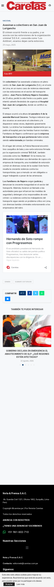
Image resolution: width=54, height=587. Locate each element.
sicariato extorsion (23, 282)
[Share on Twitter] (35, 293)
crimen (7, 282)
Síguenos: (8, 569)
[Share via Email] (7, 299)
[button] (5, 340)
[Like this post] (23, 293)
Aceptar (9, 584)
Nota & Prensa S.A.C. (15, 493)
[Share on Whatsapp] (41, 293)
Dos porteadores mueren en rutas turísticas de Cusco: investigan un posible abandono (27, 354)
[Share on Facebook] (29, 293)
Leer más (20, 584)
